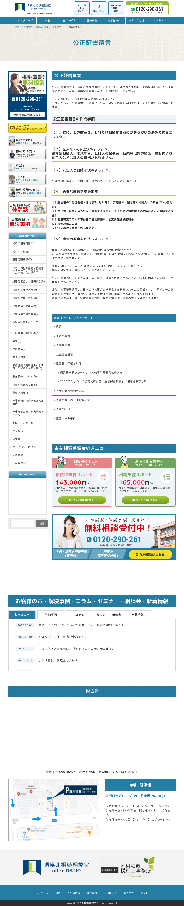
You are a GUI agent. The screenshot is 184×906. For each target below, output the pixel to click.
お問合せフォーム (22, 422)
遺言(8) (17, 341)
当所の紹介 (69, 20)
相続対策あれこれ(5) (24, 384)
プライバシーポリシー (25, 447)
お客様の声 (114, 20)
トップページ (25, 20)
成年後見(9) (19, 357)
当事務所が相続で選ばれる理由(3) (28, 402)
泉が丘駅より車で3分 (81, 8)
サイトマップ (20, 463)
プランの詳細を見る (83, 500)
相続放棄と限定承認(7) (26, 314)
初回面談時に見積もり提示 (116, 8)
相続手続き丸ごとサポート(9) (28, 323)
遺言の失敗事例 (66, 418)
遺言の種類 (63, 336)
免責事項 (17, 455)
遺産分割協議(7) (22, 259)
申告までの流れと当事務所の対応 (28, 413)
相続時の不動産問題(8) (26, 306)
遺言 (59, 327)
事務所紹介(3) (20, 392)
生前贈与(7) (19, 349)
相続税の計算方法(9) (24, 289)
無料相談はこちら (152, 554)
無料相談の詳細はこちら (27, 114)
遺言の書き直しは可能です (73, 400)
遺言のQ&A (63, 409)
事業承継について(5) (24, 376)
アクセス (159, 20)
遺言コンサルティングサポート (73, 318)
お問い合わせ (136, 20)
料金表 (16, 439)
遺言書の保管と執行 (68, 363)
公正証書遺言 (64, 354)
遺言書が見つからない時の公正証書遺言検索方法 (91, 373)
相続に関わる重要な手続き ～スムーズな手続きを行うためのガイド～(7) (28, 270)
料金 (47, 20)
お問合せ (128, 892)
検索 (42, 523)
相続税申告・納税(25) (25, 297)
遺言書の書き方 (66, 345)
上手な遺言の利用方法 (70, 391)
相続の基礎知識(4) (23, 243)
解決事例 (92, 20)
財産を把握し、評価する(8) (28, 281)
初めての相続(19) (23, 251)
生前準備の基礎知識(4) (26, 333)
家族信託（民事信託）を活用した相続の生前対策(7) (28, 367)
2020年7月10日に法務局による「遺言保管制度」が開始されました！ (105, 381)
